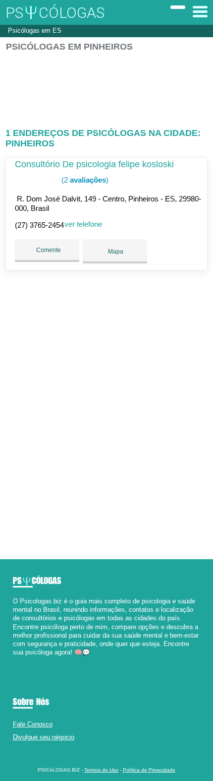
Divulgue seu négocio (43, 737)
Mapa (114, 251)
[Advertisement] (106, 86)
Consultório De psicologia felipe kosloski (94, 164)
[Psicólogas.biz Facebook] (15, 661)
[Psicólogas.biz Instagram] (24, 661)
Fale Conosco (33, 724)
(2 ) (83, 180)
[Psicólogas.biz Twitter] (19, 661)
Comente (48, 250)
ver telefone (83, 224)
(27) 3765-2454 (39, 225)
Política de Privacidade (149, 770)
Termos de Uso (101, 770)
